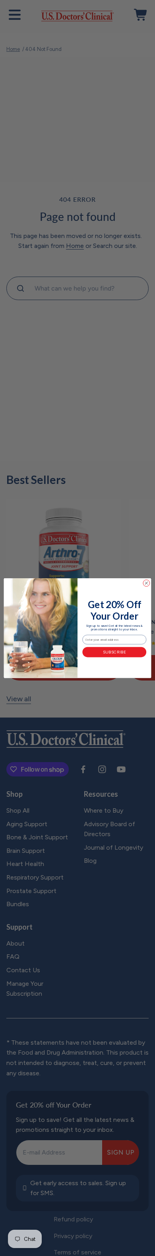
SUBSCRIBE (114, 651)
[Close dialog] (146, 583)
